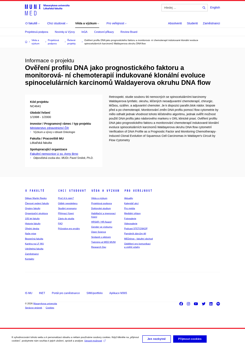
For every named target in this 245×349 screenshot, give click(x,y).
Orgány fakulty (32, 208)
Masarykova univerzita (45, 303)
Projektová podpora (36, 31)
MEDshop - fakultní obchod (138, 238)
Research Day (98, 247)
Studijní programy (67, 208)
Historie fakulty (32, 223)
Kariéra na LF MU (34, 243)
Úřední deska (32, 228)
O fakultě (34, 190)
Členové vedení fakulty (37, 203)
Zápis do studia (66, 218)
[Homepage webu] (47, 9)
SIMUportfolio (94, 293)
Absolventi (175, 23)
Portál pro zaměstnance (66, 293)
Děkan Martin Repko (36, 198)
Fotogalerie (130, 218)
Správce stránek (33, 307)
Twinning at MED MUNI (103, 242)
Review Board (128, 31)
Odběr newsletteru (68, 203)
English (215, 7)
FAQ (60, 223)
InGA (85, 31)
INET (42, 293)
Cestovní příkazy (104, 31)
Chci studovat (72, 190)
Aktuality (128, 198)
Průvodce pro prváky (69, 228)
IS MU (28, 293)
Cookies (50, 307)
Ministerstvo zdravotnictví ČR (49, 128)
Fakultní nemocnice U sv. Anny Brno (54, 154)
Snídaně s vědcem (101, 237)
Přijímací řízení (66, 213)
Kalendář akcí (131, 203)
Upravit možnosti (93, 340)
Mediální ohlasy (132, 213)
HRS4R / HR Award (101, 221)
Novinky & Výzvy (65, 31)
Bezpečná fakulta (34, 238)
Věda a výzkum (105, 190)
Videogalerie (130, 223)
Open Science (98, 231)
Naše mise (30, 233)
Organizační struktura (36, 213)
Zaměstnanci (211, 23)
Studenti (192, 23)
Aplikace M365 (118, 293)
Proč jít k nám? (66, 198)
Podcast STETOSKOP (136, 228)
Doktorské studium (101, 208)
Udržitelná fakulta (34, 248)
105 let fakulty (32, 218)
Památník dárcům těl (135, 233)
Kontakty (29, 259)
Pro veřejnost (138, 190)
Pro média (129, 208)
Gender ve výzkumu (101, 227)
